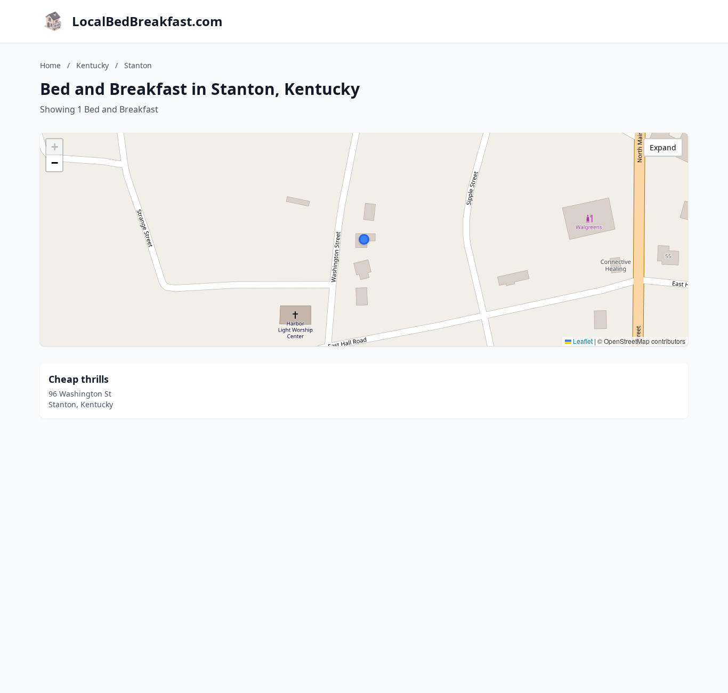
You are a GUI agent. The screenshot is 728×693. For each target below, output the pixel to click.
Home (50, 65)
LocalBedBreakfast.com (147, 21)
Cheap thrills (78, 379)
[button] (364, 239)
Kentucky (92, 65)
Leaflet (582, 340)
